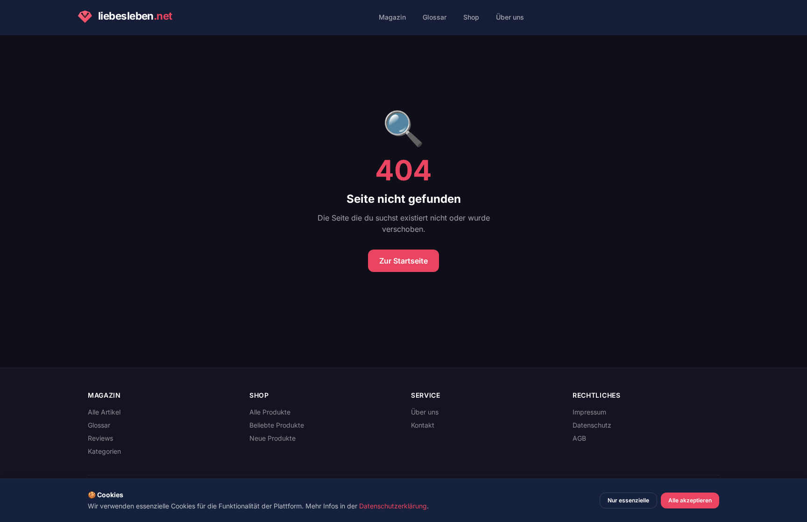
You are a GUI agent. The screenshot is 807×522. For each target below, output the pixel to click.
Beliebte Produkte (276, 425)
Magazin (392, 17)
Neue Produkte (272, 438)
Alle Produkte (269, 412)
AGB (579, 438)
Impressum (589, 412)
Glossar (434, 17)
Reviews (100, 438)
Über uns (510, 17)
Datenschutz (592, 425)
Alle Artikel (104, 412)
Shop (471, 17)
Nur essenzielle (628, 500)
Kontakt (422, 425)
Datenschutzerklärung (393, 506)
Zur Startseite (403, 260)
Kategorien (104, 451)
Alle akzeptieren (690, 500)
